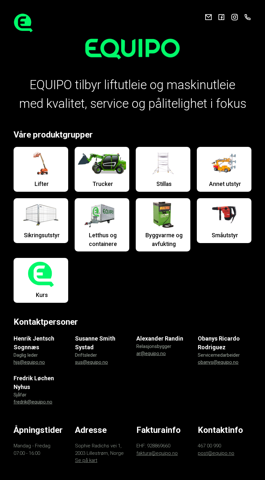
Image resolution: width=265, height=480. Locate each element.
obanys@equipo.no (218, 362)
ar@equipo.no (151, 353)
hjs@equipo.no (29, 362)
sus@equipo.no (91, 362)
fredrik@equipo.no (33, 402)
